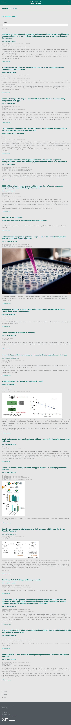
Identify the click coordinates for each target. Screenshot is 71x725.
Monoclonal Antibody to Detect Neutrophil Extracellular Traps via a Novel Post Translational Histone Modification (33, 310)
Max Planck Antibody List (12, 217)
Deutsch (4, 1)
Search (5, 22)
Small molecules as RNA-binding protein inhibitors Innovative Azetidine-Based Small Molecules (36, 440)
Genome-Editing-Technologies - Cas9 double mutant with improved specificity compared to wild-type (33, 100)
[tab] (35, 17)
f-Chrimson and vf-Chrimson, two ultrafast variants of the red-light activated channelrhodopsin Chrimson (33, 68)
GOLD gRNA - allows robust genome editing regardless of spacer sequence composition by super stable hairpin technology (32, 187)
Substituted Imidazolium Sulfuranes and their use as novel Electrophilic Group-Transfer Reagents (33, 530)
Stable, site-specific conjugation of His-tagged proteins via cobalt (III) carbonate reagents (34, 469)
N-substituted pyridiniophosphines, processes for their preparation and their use (34, 355)
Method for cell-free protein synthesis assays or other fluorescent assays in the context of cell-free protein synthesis (34, 238)
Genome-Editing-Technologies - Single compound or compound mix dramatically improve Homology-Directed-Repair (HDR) (34, 129)
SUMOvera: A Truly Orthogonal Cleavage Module (21, 580)
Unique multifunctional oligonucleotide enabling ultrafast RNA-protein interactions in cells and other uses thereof (36, 631)
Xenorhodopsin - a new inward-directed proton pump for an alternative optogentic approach (35, 656)
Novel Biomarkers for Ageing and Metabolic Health (22, 381)
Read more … (7, 61)
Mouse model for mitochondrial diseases (18, 333)
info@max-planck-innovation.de (10, 715)
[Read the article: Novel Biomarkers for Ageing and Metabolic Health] (36, 405)
